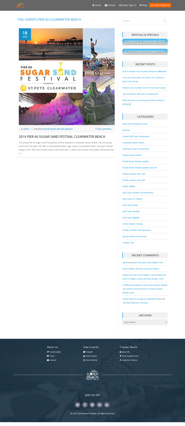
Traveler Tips (128, 242)
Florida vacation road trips (133, 180)
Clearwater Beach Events (133, 142)
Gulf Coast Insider (130, 205)
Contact (111, 5)
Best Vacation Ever (130, 356)
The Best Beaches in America (135, 302)
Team (52, 356)
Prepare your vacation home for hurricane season (144, 87)
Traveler (89, 352)
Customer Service (129, 360)
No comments (104, 129)
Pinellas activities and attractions (136, 230)
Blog (144, 5)
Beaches (126, 130)
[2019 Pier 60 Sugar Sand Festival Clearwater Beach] (67, 76)
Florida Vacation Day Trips (133, 174)
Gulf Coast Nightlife (130, 217)
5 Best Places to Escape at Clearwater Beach (142, 299)
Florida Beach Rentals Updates (58, 129)
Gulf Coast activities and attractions (138, 192)
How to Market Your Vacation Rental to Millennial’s (144, 71)
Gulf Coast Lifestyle (130, 211)
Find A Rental (91, 360)
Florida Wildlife (128, 186)
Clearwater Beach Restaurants (135, 149)
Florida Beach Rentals (132, 155)
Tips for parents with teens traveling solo (140, 94)
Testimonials (55, 352)
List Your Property (160, 5)
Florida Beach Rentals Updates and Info (139, 167)
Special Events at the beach (134, 236)
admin (26, 129)
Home (97, 5)
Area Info (125, 352)
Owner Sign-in (128, 5)
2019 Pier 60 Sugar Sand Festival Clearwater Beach (62, 136)
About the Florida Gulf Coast (134, 124)
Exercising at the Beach (149, 268)
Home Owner (91, 356)
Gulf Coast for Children (132, 199)
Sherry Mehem (128, 268)
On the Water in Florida (132, 224)
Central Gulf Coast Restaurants (136, 136)
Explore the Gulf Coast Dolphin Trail (147, 262)
